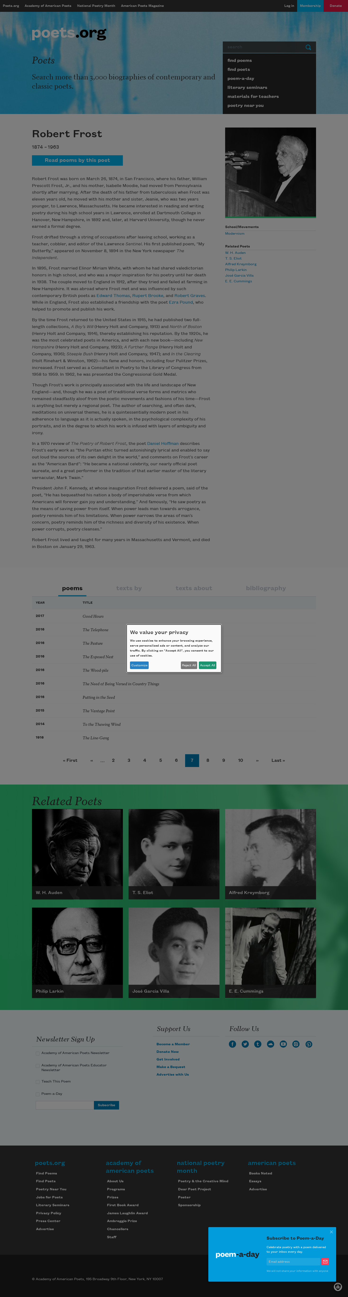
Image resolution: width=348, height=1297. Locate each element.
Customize (139, 665)
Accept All (207, 665)
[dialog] (174, 648)
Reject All (189, 665)
